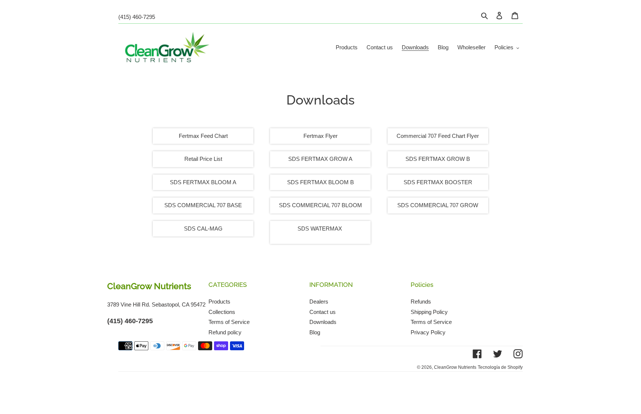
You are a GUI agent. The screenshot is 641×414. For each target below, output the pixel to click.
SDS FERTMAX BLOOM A (203, 182)
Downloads (322, 322)
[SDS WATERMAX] (342, 228)
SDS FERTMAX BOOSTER (438, 182)
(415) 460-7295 (136, 17)
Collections (221, 312)
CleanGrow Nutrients (455, 367)
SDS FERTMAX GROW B (437, 159)
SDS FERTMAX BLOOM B (320, 182)
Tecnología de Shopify (500, 367)
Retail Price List (203, 159)
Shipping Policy (429, 312)
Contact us (322, 312)
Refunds (421, 301)
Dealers (318, 301)
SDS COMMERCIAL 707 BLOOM (320, 205)
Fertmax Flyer (320, 136)
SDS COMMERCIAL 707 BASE (203, 205)
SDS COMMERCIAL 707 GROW (437, 205)
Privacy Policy (428, 332)
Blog (314, 332)
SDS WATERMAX (320, 228)
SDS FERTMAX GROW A (320, 159)
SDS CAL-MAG (203, 228)
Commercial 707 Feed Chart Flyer (438, 136)
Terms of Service (229, 322)
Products (219, 301)
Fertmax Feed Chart (203, 136)
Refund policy (224, 332)
